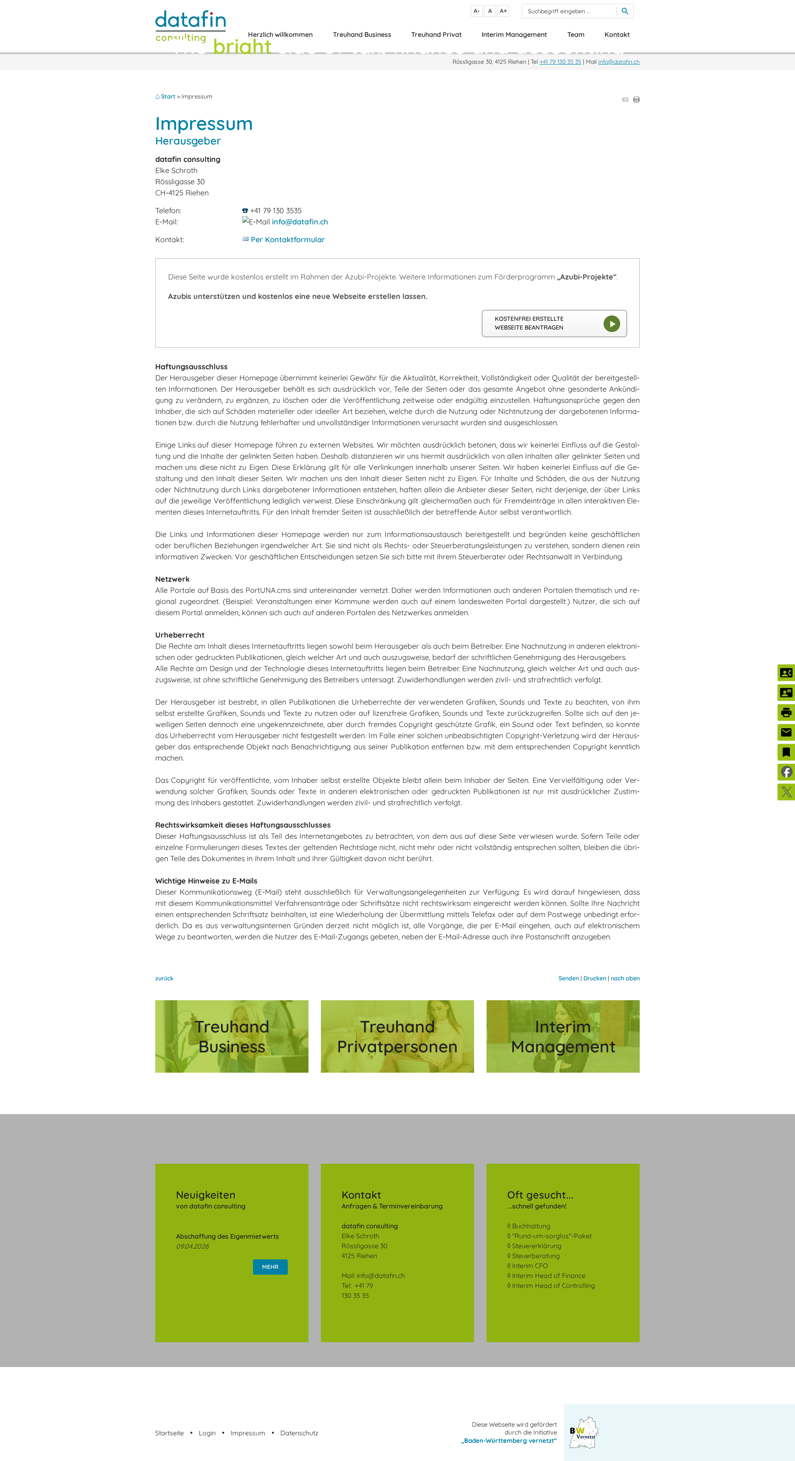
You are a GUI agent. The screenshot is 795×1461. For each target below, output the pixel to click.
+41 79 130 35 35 (560, 61)
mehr (270, 1267)
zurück (164, 978)
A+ (503, 10)
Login (207, 1433)
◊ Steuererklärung (534, 1246)
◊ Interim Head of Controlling (551, 1285)
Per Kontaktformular (288, 239)
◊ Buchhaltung (528, 1226)
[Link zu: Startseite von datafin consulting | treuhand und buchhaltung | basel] (190, 27)
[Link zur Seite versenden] (625, 100)
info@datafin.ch (619, 61)
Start (168, 96)
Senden (569, 978)
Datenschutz (299, 1433)
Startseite (169, 1433)
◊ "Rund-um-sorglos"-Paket (549, 1236)
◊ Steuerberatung (533, 1256)
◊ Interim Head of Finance (546, 1275)
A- (477, 10)
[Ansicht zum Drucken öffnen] (636, 100)
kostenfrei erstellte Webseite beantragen (529, 323)
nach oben (625, 978)
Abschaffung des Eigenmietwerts (227, 1236)
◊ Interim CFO (527, 1265)
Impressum (248, 1433)
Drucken (594, 978)
